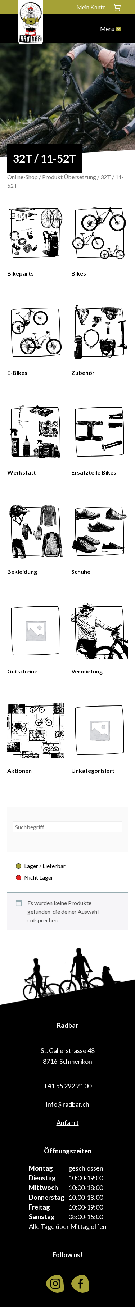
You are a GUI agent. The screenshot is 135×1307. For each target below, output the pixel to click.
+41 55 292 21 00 (67, 1086)
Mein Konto (91, 7)
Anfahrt (68, 1122)
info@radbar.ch (67, 1104)
